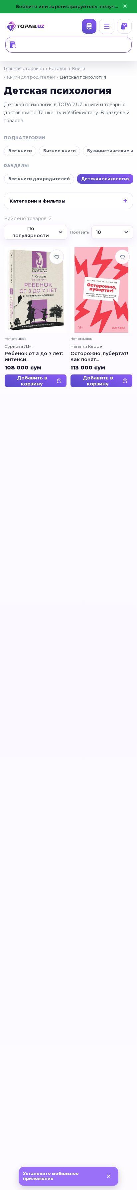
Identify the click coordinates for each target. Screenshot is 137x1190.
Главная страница (24, 68)
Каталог (89, 26)
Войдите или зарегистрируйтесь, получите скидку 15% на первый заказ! (68, 6)
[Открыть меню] (106, 26)
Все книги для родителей (39, 178)
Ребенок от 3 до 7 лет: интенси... (34, 357)
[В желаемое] (56, 257)
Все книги (20, 150)
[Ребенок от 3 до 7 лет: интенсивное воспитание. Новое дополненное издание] (36, 290)
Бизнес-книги (59, 150)
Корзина (124, 26)
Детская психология (105, 178)
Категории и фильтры (38, 201)
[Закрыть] (108, 1176)
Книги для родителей (31, 77)
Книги (78, 68)
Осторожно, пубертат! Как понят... (99, 357)
